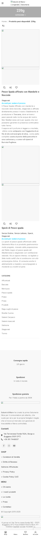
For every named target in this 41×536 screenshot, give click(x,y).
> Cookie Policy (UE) (9, 477)
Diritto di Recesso (10, 462)
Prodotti (5, 305)
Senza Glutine (7, 233)
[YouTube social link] (14, 445)
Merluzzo (6, 289)
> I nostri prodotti (8, 492)
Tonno (4, 333)
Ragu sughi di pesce (10, 309)
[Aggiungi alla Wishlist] (16, 87)
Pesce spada (7, 293)
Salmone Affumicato (9, 467)
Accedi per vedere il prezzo (13, 103)
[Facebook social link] (4, 445)
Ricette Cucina (7, 313)
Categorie (19, 15)
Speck (30, 233)
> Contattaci (6, 507)
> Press (4, 502)
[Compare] (10, 87)
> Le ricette (5, 497)
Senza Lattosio (20, 233)
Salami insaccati (8, 321)
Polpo (4, 297)
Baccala (5, 284)
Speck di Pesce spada (12, 228)
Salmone (5, 325)
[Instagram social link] (9, 445)
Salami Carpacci (8, 317)
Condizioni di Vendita (11, 457)
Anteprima (4, 87)
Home (4, 21)
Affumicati (6, 280)
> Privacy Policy (8, 472)
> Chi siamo (6, 487)
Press (4, 301)
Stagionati (6, 329)
